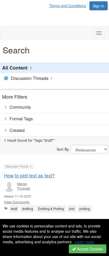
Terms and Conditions (67, 5)
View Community (17, 201)
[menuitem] (69, 4)
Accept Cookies (89, 249)
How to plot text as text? (29, 175)
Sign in (98, 5)
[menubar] (69, 4)
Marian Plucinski (23, 185)
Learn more (84, 241)
